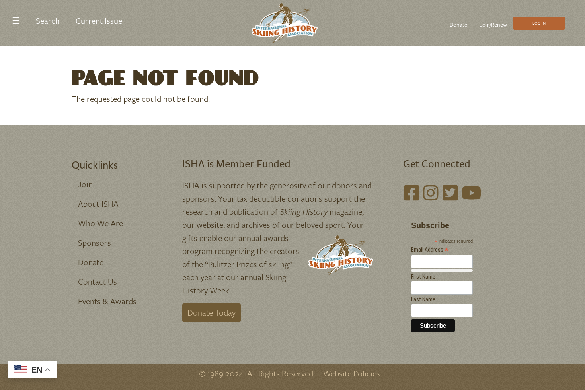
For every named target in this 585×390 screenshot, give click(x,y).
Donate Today (211, 312)
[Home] (289, 23)
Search (48, 21)
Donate (458, 24)
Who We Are (100, 223)
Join (85, 184)
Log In (539, 23)
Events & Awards (107, 301)
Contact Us (97, 281)
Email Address (429, 250)
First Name (423, 277)
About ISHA (98, 204)
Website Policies (351, 373)
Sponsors (94, 242)
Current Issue (99, 21)
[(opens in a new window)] (411, 193)
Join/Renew (493, 24)
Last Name (423, 299)
